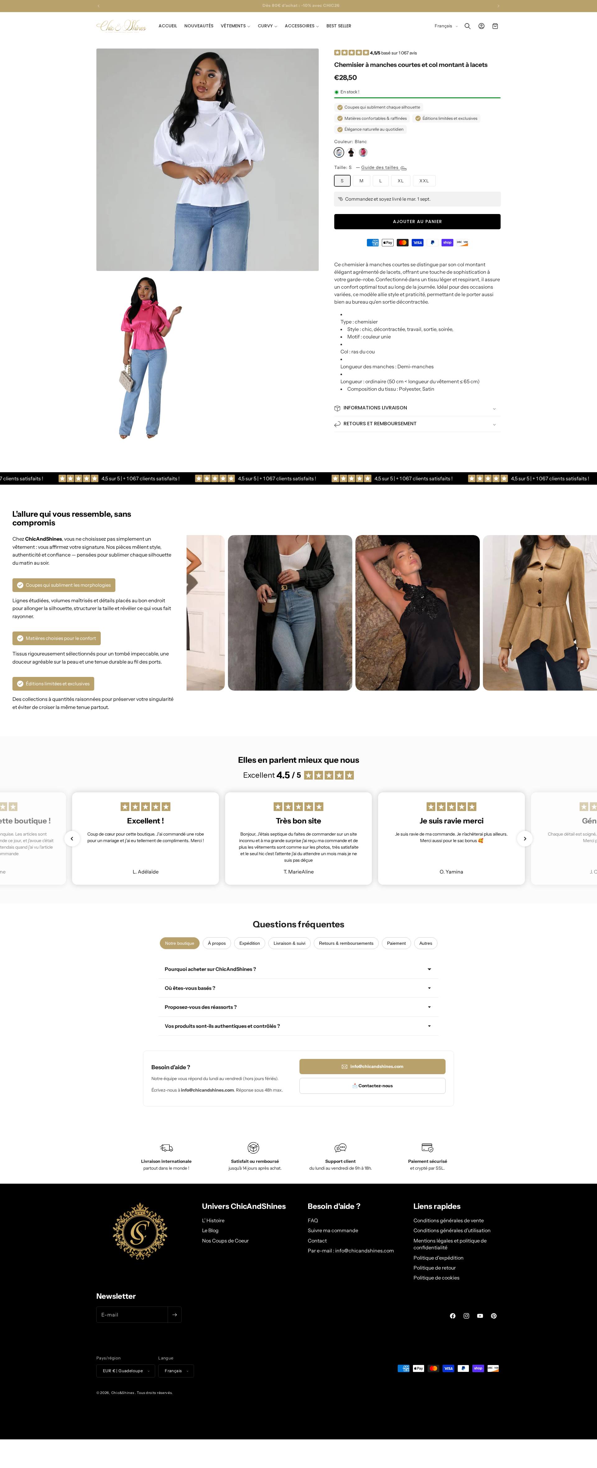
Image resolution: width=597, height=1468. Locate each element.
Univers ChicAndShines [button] (244, 1206)
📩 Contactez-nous (372, 1085)
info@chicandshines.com (376, 1066)
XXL (424, 181)
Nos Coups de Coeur (225, 1240)
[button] (235, 25)
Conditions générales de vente (449, 1220)
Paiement (396, 943)
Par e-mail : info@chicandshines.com (351, 1250)
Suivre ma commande (333, 1230)
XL (401, 181)
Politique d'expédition (439, 1258)
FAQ (313, 1220)
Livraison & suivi (289, 943)
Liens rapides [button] (437, 1206)
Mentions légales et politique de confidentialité (450, 1244)
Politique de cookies (437, 1278)
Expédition (249, 943)
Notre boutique (179, 943)
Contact (317, 1240)
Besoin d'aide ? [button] (334, 1206)
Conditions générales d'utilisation (452, 1230)
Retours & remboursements (346, 943)
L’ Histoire (213, 1220)
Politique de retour (435, 1268)
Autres (425, 943)
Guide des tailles (380, 167)
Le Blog (210, 1230)
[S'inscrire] (174, 1315)
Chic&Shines (122, 1393)
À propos (217, 943)
